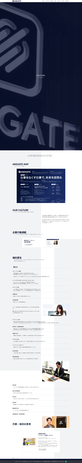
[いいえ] (80, 461)
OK (65, 461)
